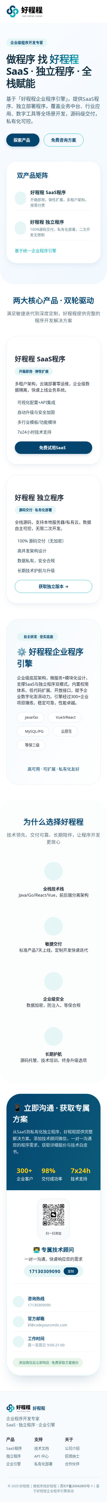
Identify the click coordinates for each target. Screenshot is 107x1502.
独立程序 (13, 1456)
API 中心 (41, 1456)
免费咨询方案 (63, 140)
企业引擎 (13, 1463)
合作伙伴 (72, 1463)
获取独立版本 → (54, 586)
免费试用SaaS (52, 448)
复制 (71, 1271)
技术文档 (41, 1448)
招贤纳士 (72, 1456)
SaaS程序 (14, 1448)
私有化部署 (43, 1463)
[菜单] (94, 11)
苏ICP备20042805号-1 (76, 1486)
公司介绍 (72, 1448)
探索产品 (22, 140)
